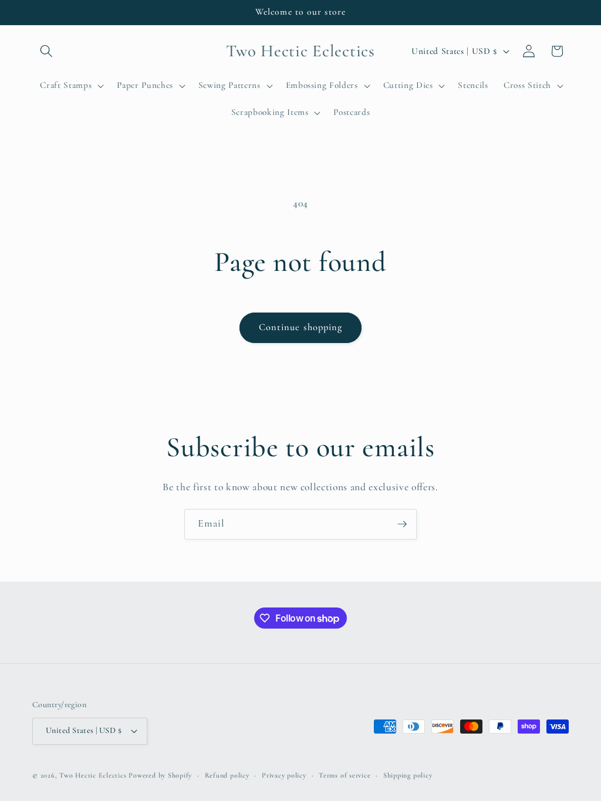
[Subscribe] (402, 524)
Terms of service (344, 775)
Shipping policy (408, 775)
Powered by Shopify (160, 775)
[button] (46, 51)
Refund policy (227, 775)
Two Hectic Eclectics (92, 775)
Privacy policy (284, 775)
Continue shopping (301, 327)
